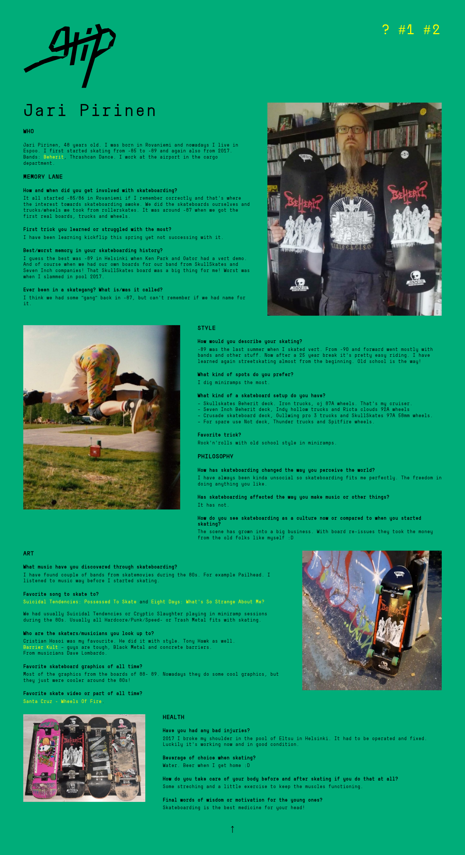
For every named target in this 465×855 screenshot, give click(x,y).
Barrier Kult (40, 647)
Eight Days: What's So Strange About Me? (207, 602)
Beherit (54, 157)
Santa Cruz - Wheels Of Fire (62, 701)
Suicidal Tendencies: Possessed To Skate (80, 602)
